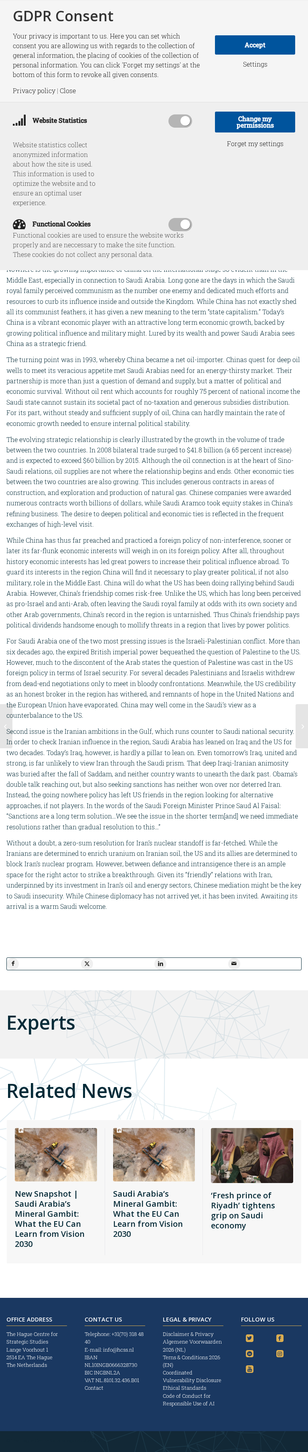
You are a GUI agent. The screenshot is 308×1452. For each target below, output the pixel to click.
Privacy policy (34, 91)
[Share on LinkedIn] (160, 964)
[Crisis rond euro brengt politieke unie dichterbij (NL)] (6, 726)
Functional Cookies (61, 224)
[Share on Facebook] (13, 964)
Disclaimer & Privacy (188, 1334)
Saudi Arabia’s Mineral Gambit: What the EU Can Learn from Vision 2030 (148, 1213)
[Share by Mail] (234, 964)
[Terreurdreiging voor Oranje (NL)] (302, 726)
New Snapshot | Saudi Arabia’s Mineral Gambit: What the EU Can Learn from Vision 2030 (50, 1218)
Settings (255, 64)
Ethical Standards (184, 1388)
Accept (255, 45)
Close (68, 91)
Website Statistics (59, 120)
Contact (94, 1388)
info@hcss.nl (118, 1349)
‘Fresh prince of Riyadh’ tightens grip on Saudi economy (243, 1210)
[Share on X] (87, 964)
